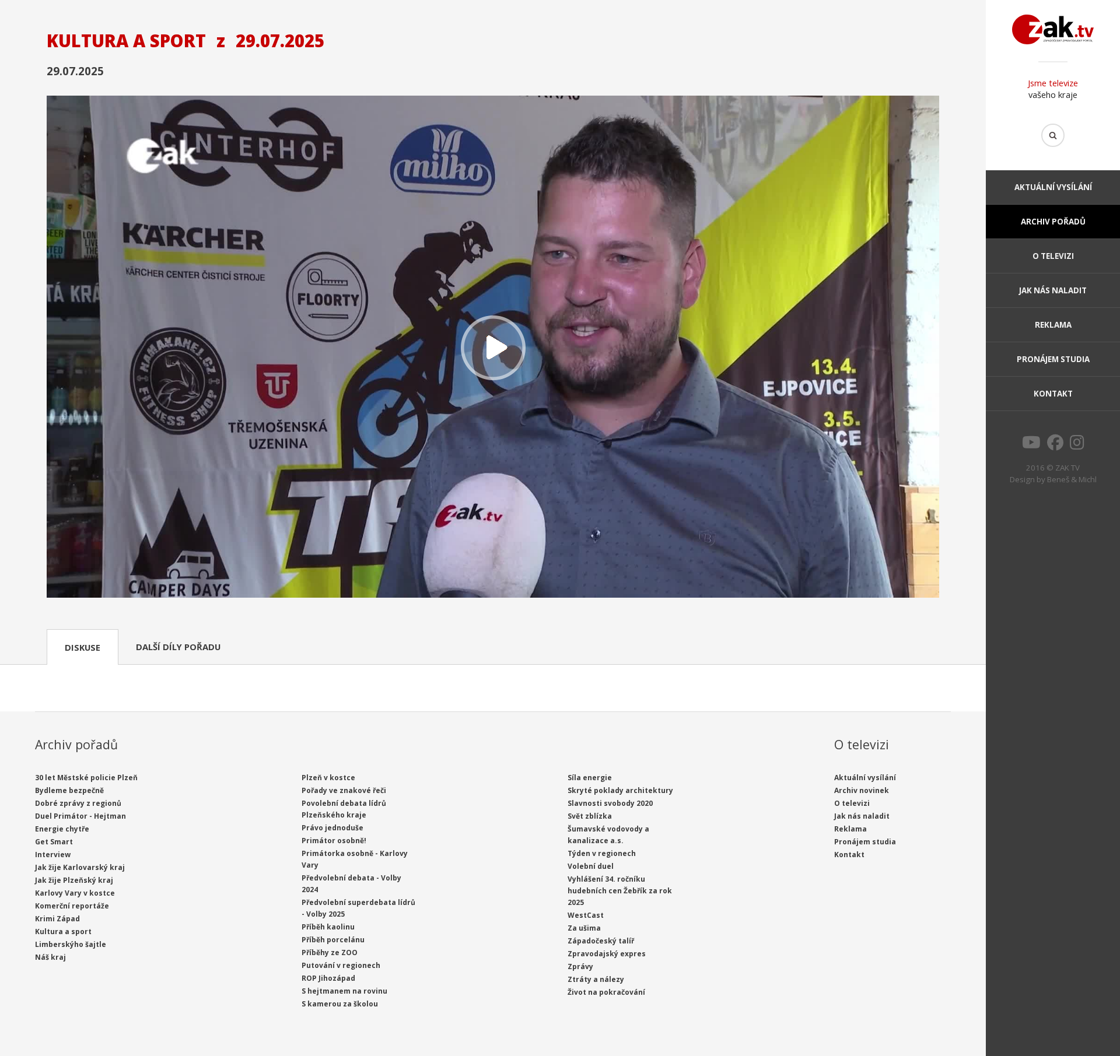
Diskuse (82, 647)
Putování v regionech (341, 965)
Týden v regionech (602, 853)
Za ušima (584, 928)
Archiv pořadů (1053, 221)
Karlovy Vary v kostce (75, 893)
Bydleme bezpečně (69, 790)
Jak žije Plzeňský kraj (74, 880)
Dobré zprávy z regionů (78, 803)
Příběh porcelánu (333, 940)
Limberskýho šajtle (70, 944)
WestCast (586, 915)
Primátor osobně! (334, 840)
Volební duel (591, 866)
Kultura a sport (63, 931)
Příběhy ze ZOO (330, 952)
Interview (53, 854)
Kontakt (1053, 393)
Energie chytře (62, 829)
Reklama (1053, 325)
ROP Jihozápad (328, 978)
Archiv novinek (861, 790)
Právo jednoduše (332, 828)
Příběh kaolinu (328, 927)
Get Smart (54, 842)
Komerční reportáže (72, 906)
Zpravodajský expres (607, 954)
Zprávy (580, 966)
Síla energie (590, 778)
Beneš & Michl (1072, 479)
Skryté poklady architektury (620, 790)
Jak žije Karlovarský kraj (80, 867)
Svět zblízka (590, 816)
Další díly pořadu (178, 646)
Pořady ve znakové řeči (344, 790)
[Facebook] (1055, 445)
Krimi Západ (57, 919)
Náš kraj (50, 957)
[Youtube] (1031, 445)
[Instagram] (1077, 445)
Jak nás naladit (1053, 290)
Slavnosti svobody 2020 (610, 803)
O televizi (1053, 256)
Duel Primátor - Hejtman (80, 816)
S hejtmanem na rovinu (344, 991)
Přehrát (493, 348)
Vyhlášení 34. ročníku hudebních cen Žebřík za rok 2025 (620, 890)
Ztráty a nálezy (596, 979)
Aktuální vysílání (1053, 187)
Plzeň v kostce (328, 778)
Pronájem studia (1053, 359)
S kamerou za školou (340, 1004)
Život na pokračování (606, 992)
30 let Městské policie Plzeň (86, 778)
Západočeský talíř (601, 941)
